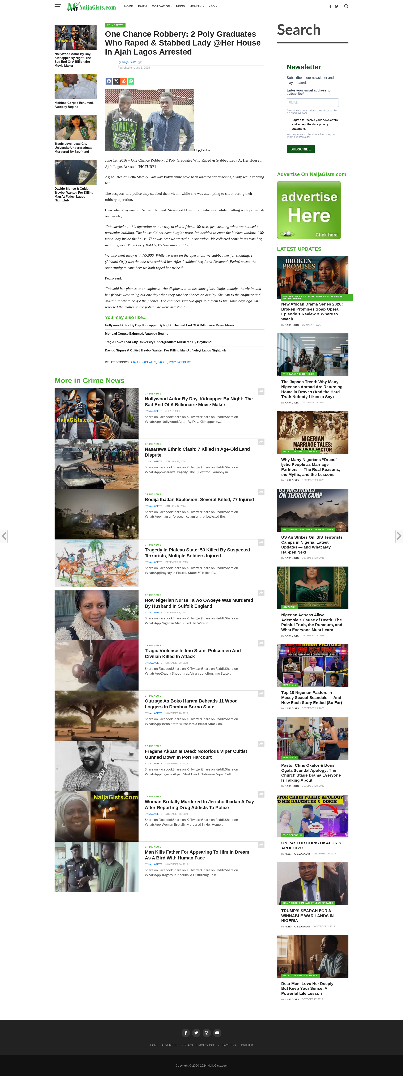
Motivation (161, 6)
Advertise (169, 1045)
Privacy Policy (207, 1045)
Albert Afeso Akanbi (297, 854)
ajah (134, 362)
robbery (184, 362)
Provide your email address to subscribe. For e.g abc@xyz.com (312, 111)
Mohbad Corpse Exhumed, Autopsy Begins (74, 104)
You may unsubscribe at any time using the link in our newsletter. (311, 135)
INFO (211, 6)
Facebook (230, 1045)
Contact (187, 1045)
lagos (162, 362)
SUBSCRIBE (300, 149)
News (180, 6)
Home (128, 6)
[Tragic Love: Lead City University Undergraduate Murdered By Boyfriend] (76, 139)
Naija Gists (129, 62)
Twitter (247, 1045)
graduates (147, 362)
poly (172, 362)
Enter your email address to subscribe (309, 92)
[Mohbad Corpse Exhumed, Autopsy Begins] (76, 98)
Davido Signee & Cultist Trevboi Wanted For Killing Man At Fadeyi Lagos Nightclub (74, 194)
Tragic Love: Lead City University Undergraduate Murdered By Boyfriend (73, 147)
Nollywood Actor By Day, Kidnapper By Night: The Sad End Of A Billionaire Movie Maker (73, 59)
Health (196, 6)
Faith (142, 6)
